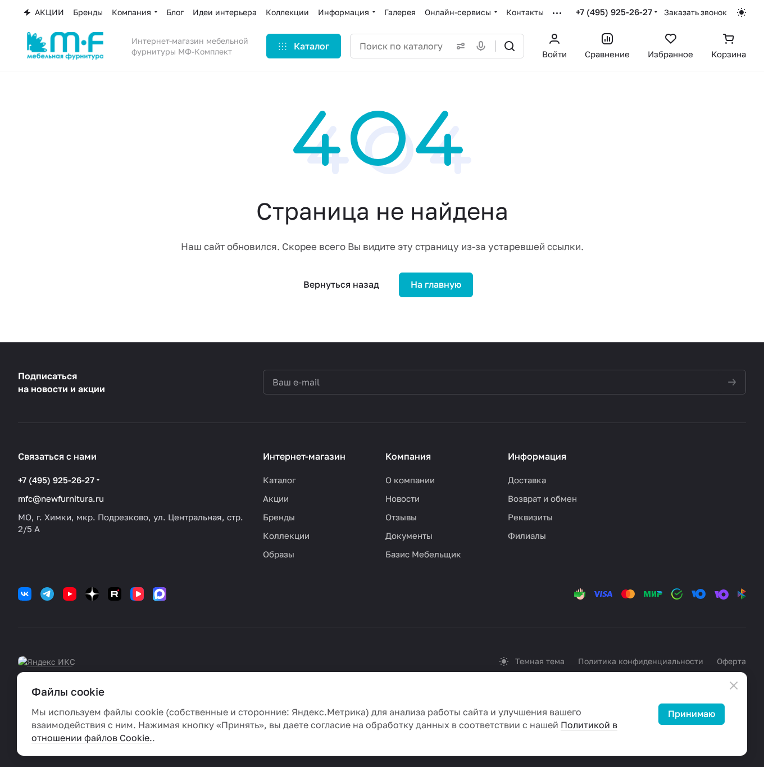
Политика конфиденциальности (640, 661)
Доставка (527, 480)
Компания (408, 456)
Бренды (279, 517)
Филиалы (527, 535)
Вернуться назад (341, 284)
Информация (537, 456)
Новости (402, 498)
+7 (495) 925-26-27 (614, 12)
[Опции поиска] (458, 46)
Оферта (731, 661)
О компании (410, 480)
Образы (278, 554)
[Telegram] (47, 594)
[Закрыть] (734, 686)
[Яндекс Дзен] (92, 594)
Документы (409, 535)
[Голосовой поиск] (483, 46)
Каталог (279, 480)
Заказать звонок (695, 12)
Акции (276, 498)
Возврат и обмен (542, 498)
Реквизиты (530, 517)
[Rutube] (114, 594)
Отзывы (401, 517)
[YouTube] (69, 594)
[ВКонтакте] (24, 594)
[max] (159, 594)
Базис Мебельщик (423, 554)
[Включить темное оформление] (741, 12)
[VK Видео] (137, 594)
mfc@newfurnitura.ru (61, 498)
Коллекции (286, 535)
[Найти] (509, 46)
